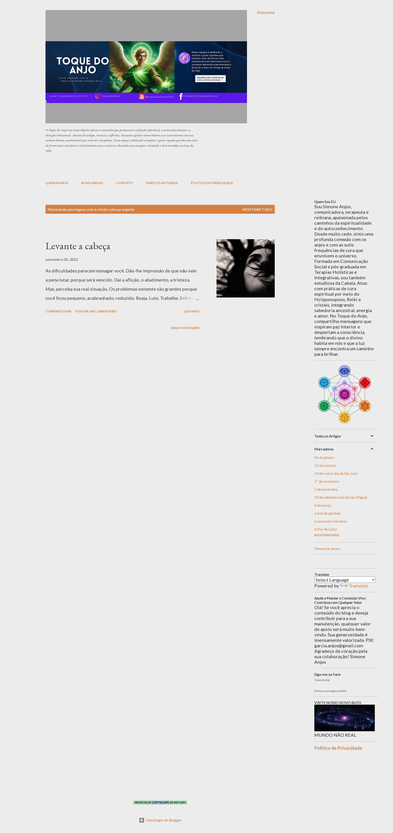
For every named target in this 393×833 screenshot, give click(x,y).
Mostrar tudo (257, 209)
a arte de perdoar (327, 513)
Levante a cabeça (78, 245)
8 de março (322, 505)
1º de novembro (326, 481)
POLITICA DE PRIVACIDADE (212, 183)
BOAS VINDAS (92, 183)
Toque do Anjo (322, 680)
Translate (358, 585)
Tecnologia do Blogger (162, 820)
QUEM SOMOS (56, 183)
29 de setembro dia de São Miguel (340, 497)
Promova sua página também (330, 691)
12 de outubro (325, 465)
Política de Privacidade (338, 748)
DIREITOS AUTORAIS (162, 183)
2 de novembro (326, 489)
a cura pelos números (330, 521)
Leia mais (191, 311)
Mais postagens (185, 328)
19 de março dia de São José (336, 473)
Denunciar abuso (327, 548)
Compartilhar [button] (58, 311)
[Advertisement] (155, 166)
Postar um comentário (96, 311)
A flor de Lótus (325, 529)
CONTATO (124, 183)
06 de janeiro (324, 457)
